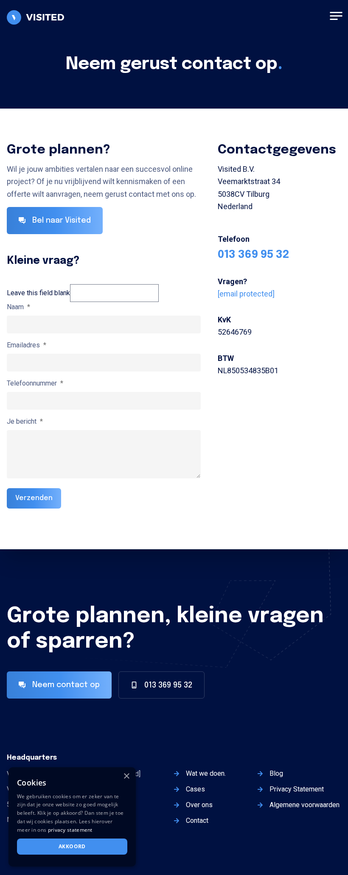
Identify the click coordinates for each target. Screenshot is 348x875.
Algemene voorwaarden (304, 805)
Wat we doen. (206, 773)
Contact (197, 820)
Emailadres (23, 345)
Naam (15, 307)
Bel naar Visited (61, 220)
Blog (276, 773)
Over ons (199, 805)
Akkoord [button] (72, 846)
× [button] (126, 776)
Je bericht (21, 421)
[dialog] (72, 817)
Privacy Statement (296, 789)
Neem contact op (66, 685)
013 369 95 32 (253, 254)
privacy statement (70, 829)
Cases (195, 789)
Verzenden (34, 498)
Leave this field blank (38, 293)
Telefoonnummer (32, 383)
